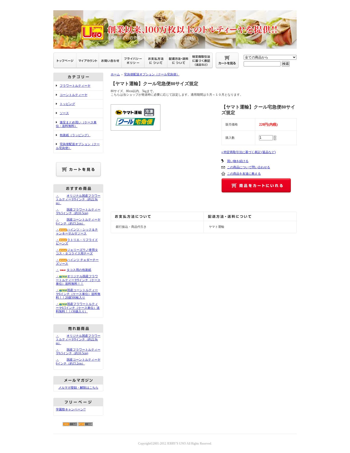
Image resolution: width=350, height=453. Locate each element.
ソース (64, 113)
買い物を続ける (238, 161)
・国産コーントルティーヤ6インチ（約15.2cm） (78, 221)
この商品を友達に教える (244, 173)
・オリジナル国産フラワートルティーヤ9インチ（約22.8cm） (78, 199)
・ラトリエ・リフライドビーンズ (77, 241)
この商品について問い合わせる (248, 167)
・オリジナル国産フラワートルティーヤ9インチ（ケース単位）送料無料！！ (78, 279)
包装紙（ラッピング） (75, 135)
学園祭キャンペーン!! (71, 409)
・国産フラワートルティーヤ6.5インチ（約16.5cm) (78, 211)
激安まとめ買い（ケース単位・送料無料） (76, 124)
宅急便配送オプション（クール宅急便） (151, 74)
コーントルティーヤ (73, 95)
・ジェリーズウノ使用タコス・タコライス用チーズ (77, 251)
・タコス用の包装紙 (73, 270)
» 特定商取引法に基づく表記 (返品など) (248, 152)
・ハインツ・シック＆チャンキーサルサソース (77, 231)
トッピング (67, 104)
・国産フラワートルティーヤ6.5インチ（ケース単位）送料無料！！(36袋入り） (78, 307)
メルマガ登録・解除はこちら (78, 387)
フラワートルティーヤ (75, 85)
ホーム (115, 74)
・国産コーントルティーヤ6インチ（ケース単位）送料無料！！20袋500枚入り (78, 293)
